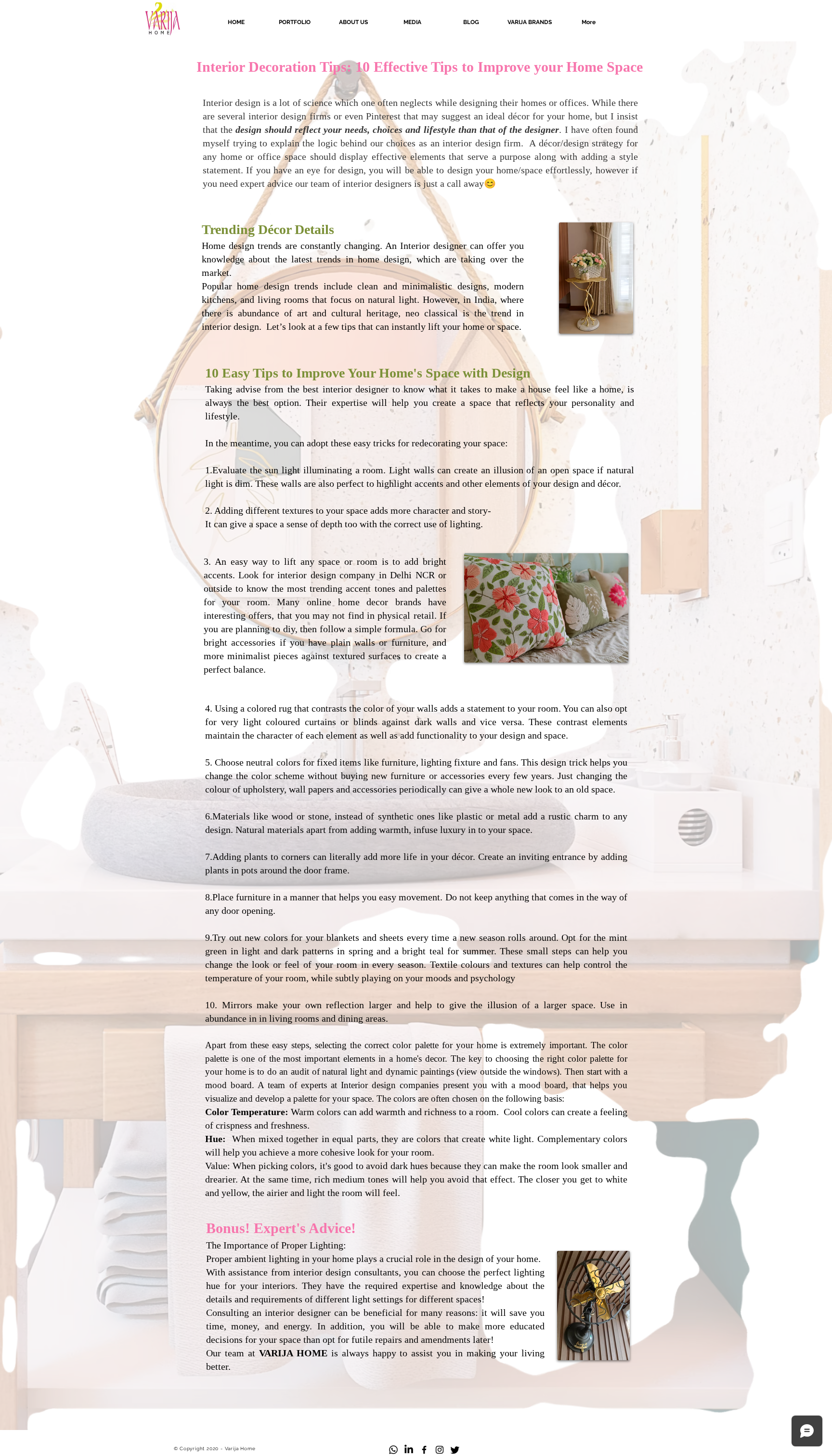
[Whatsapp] (393, 1449)
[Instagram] (439, 1449)
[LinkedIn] (408, 1449)
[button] (529, 22)
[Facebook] (424, 1449)
